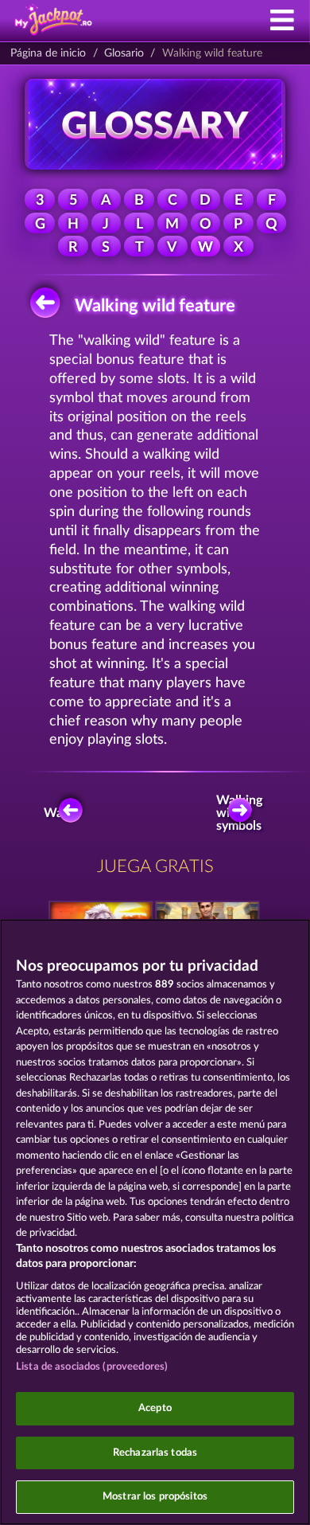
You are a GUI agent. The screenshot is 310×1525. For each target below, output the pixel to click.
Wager (62, 813)
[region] (155, 1222)
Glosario (124, 53)
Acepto (155, 1408)
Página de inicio (48, 53)
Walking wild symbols (242, 813)
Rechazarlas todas (155, 1453)
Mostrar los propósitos (155, 1497)
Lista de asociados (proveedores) (92, 1367)
